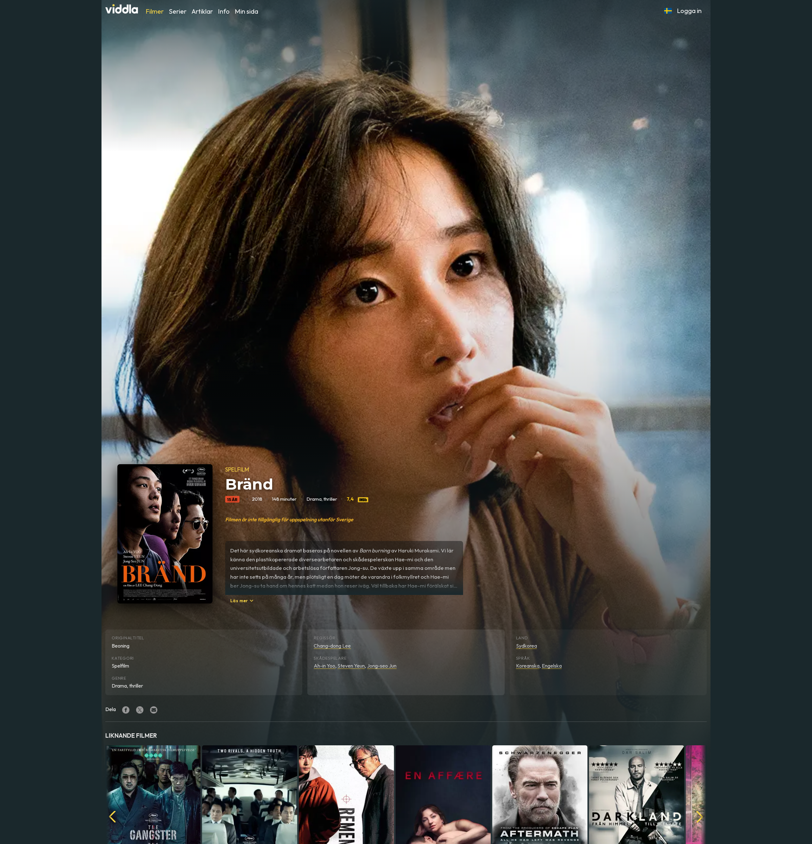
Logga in (689, 11)
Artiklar (202, 11)
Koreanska (528, 666)
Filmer (155, 11)
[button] (668, 11)
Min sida (246, 11)
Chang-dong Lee (332, 646)
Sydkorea (526, 646)
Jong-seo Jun (381, 666)
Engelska (552, 666)
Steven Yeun (351, 666)
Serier (178, 11)
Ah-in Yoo (324, 666)
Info (224, 11)
